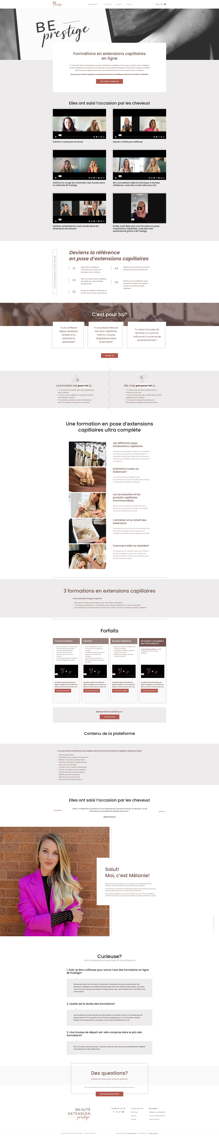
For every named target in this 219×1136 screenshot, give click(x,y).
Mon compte (153, 1108)
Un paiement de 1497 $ (149, 691)
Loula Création (132, 1133)
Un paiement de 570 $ (91, 691)
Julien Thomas (153, 1133)
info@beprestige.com (118, 1108)
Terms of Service (154, 1119)
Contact (129, 4)
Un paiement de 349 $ (120, 691)
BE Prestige (134, 1112)
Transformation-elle (137, 1108)
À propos (119, 4)
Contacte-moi (109, 717)
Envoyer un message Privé (109, 1094)
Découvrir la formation (109, 81)
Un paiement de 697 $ (63, 691)
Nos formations (92, 4)
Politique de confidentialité (157, 1112)
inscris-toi (109, 356)
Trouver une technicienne (157, 1116)
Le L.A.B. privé (107, 4)
